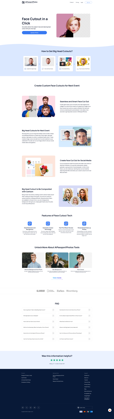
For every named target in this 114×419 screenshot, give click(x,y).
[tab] (39, 310)
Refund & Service (88, 391)
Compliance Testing (25, 382)
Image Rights (87, 395)
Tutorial (86, 380)
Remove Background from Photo (58, 376)
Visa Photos (23, 377)
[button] (72, 2)
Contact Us (86, 375)
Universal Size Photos (26, 380)
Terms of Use (87, 382)
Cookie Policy (87, 386)
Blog (85, 389)
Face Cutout (55, 379)
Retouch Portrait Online (58, 381)
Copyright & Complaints (86, 398)
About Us (86, 377)
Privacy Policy (87, 384)
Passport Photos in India (26, 375)
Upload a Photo (34, 32)
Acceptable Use (87, 393)
